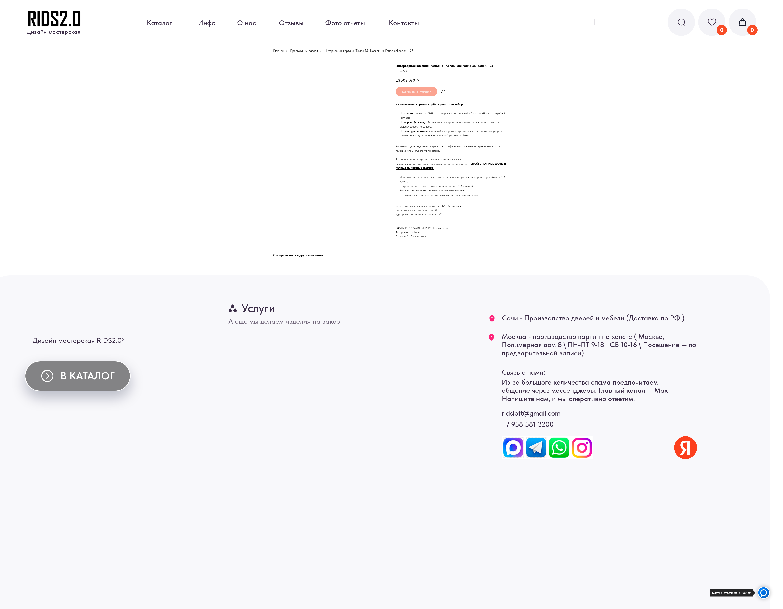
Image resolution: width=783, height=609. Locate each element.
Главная (278, 51)
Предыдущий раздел (304, 51)
